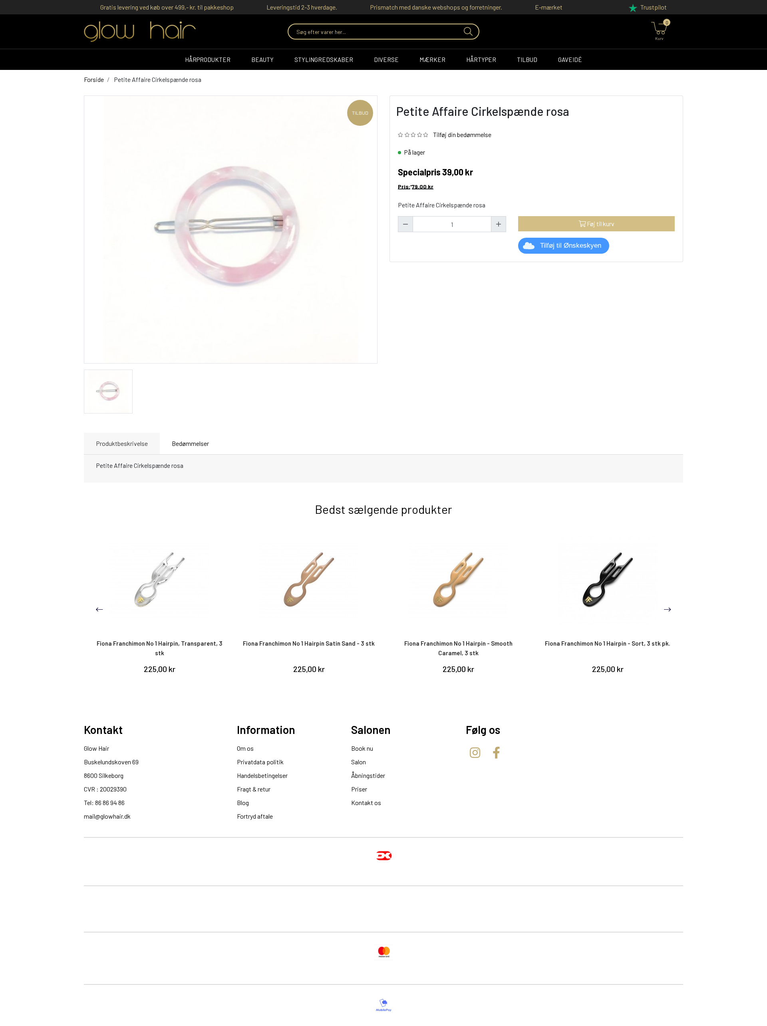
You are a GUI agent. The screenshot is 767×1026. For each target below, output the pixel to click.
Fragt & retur (253, 789)
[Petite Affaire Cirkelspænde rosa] (108, 390)
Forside (94, 79)
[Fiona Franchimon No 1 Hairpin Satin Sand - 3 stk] (309, 580)
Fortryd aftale (255, 816)
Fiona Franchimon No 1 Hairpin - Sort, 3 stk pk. (607, 643)
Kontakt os (366, 802)
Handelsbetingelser (262, 775)
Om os (245, 748)
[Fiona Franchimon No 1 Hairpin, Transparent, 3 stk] (159, 580)
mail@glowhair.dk (107, 816)
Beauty (262, 59)
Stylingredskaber (323, 59)
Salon (358, 762)
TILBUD (527, 59)
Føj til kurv (600, 223)
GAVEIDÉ (570, 59)
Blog (243, 802)
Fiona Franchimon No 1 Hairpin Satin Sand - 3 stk (309, 643)
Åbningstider (368, 775)
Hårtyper (481, 59)
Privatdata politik (260, 762)
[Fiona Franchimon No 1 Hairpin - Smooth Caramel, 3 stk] (458, 580)
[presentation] (99, 609)
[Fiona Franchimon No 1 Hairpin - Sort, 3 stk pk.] (607, 580)
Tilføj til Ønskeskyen (570, 245)
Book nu (362, 748)
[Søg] (467, 31)
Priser (359, 789)
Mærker (432, 59)
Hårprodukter (207, 59)
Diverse (386, 59)
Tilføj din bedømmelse (462, 134)
